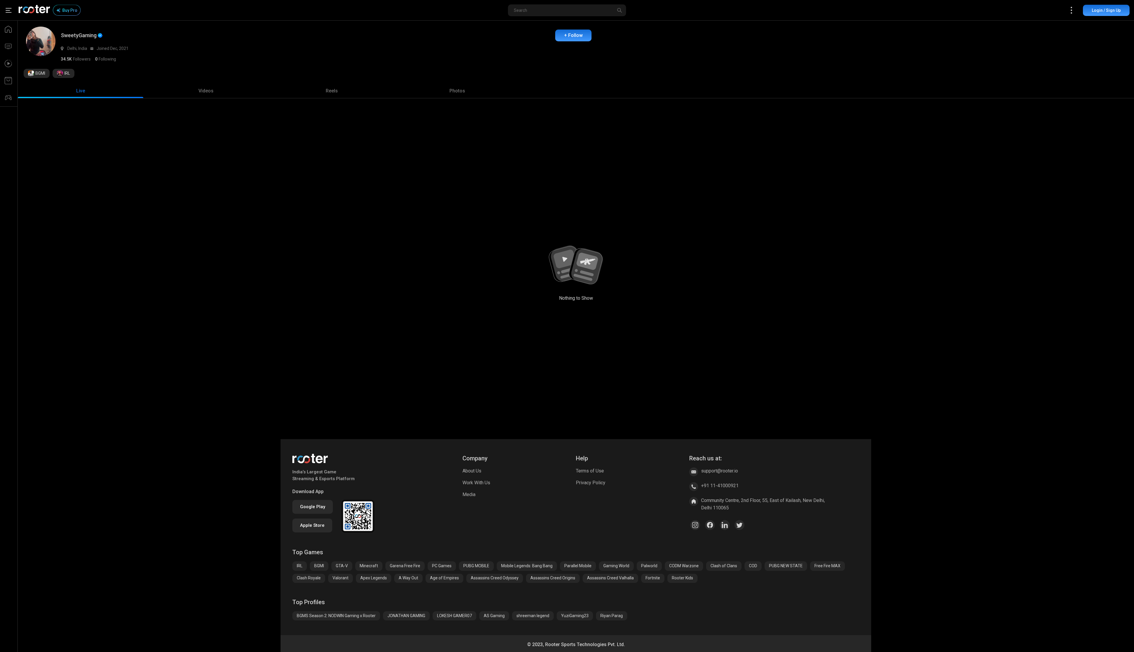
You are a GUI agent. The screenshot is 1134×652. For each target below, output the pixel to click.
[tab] (80, 91)
